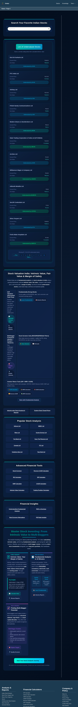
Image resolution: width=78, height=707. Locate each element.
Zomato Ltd (17, 438)
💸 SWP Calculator (25, 388)
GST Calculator (26, 687)
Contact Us (64, 679)
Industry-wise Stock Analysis (8, 685)
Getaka (7, 3)
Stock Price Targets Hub (7, 681)
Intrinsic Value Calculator (17, 482)
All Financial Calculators (28, 691)
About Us (64, 678)
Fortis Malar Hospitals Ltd (17, 234)
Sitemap (64, 691)
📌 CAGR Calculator (38, 384)
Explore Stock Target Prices (42, 405)
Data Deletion (65, 689)
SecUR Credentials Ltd (16, 202)
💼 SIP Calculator (13, 384)
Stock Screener (17, 463)
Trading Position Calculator (41, 482)
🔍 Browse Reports (10, 325)
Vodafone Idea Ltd (17, 444)
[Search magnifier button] (49, 29)
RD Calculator (17, 469)
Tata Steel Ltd (41, 444)
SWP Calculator (17, 476)
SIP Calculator (41, 469)
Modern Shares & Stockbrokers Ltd (20, 122)
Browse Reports (14, 584)
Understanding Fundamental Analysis (17, 501)
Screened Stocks (5, 688)
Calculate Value (14, 579)
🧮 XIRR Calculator (25, 384)
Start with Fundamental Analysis (29, 394)
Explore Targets (14, 633)
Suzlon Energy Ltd (41, 425)
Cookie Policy (65, 685)
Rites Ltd (17, 425)
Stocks (59, 3)
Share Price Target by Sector (8, 683)
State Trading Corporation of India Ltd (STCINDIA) (24, 138)
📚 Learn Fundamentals (25, 300)
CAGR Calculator (41, 476)
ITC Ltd (41, 438)
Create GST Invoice (27, 689)
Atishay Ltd (13, 89)
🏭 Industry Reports (40, 300)
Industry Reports (38, 579)
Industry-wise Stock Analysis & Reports (16, 405)
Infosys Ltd (17, 418)
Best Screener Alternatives (17, 508)
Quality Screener (14, 638)
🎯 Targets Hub (10, 362)
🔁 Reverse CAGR (13, 388)
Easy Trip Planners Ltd (41, 431)
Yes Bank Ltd (17, 431)
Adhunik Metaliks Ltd (16, 186)
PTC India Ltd (14, 73)
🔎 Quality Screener (11, 369)
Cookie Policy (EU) (66, 687)
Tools (72, 3)
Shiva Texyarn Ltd (15, 218)
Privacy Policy (65, 681)
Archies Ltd (13, 154)
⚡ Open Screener (24, 342)
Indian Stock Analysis (6, 679)
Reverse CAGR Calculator (41, 463)
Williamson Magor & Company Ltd (19, 170)
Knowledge (66, 3)
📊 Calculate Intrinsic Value (11, 317)
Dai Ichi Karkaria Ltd (15, 57)
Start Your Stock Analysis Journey (29, 647)
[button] (74, 3)
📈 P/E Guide (35, 342)
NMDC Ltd (41, 418)
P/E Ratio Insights (41, 508)
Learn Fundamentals (39, 574)
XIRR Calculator (26, 681)
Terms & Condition (66, 683)
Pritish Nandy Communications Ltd (19, 106)
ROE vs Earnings (41, 501)
